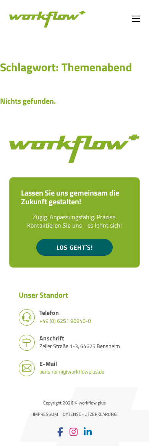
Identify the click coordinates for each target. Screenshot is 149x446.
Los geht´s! (75, 247)
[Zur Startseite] (47, 18)
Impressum (45, 414)
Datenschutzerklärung (90, 414)
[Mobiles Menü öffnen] (136, 19)
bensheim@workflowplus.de (71, 371)
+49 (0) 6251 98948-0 (65, 321)
